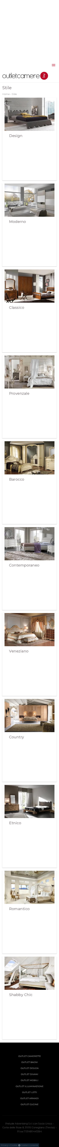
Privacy (4, 1145)
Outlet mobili (29, 1080)
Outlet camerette (29, 1056)
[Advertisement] (29, 29)
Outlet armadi (29, 1098)
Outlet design (30, 1068)
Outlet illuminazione (29, 1086)
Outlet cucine (29, 1104)
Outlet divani (29, 1074)
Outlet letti (29, 1092)
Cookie (13, 1145)
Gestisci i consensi (29, 1145)
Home (6, 94)
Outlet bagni (29, 1062)
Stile (14, 94)
